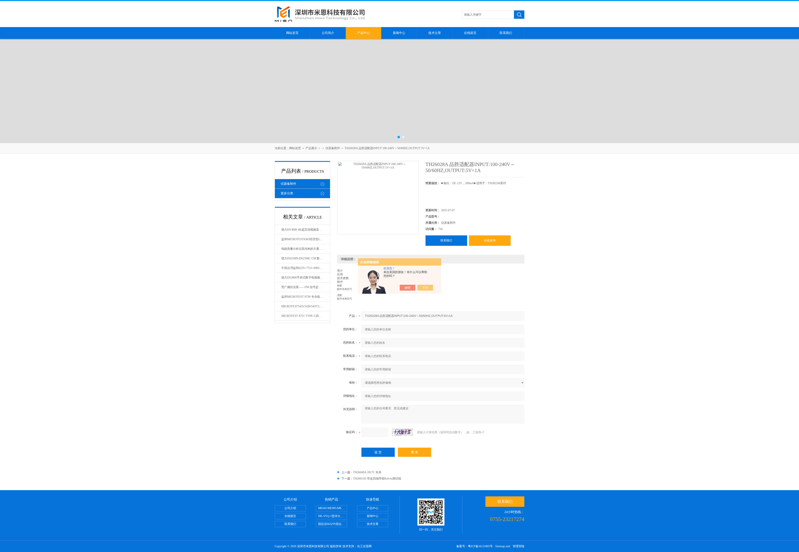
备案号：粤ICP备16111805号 (474, 546)
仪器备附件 (332, 148)
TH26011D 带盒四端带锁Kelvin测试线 (377, 478)
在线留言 (470, 33)
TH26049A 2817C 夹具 (367, 472)
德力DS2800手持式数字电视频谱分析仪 (305, 277)
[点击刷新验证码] (402, 432)
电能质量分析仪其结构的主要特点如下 (305, 248)
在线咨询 (490, 240)
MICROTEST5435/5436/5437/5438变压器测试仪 (305, 306)
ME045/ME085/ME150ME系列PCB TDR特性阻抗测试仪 (332, 508)
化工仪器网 (364, 546)
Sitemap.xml (502, 546)
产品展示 (311, 148)
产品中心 (363, 33)
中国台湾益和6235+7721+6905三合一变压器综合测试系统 (305, 268)
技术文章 (434, 33)
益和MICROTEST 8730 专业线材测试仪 (305, 296)
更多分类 (287, 193)
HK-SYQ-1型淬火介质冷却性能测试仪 (332, 516)
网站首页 (292, 33)
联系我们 (506, 33)
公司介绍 (290, 508)
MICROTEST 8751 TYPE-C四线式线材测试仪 (305, 315)
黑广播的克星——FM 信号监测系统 (304, 287)
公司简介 (328, 33)
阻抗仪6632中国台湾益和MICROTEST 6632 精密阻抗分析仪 (332, 524)
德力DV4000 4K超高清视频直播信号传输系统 (305, 229)
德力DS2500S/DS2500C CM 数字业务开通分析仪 (305, 258)
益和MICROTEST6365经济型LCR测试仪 (305, 239)
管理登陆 (518, 546)
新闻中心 (399, 33)
